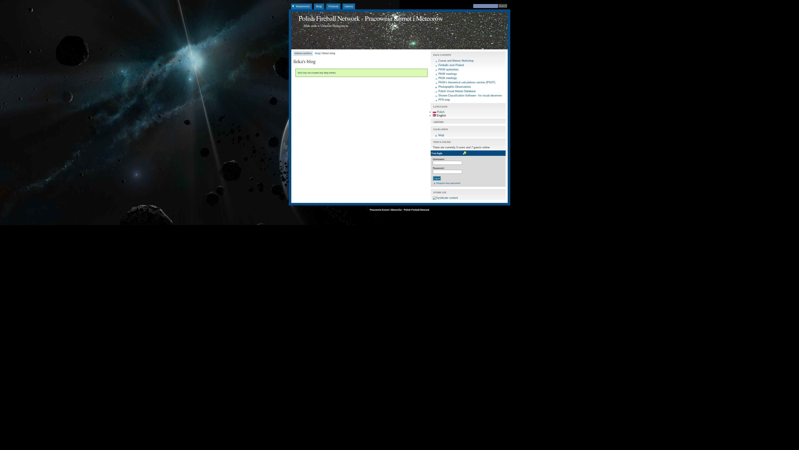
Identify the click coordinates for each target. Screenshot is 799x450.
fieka (300, 72)
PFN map (444, 99)
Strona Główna (303, 53)
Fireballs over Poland (451, 65)
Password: (439, 168)
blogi (318, 53)
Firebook (333, 6)
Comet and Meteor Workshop (456, 60)
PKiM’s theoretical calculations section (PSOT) (466, 82)
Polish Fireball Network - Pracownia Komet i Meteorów (371, 18)
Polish (440, 112)
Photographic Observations (454, 86)
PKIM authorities (448, 69)
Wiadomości (303, 6)
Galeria (349, 6)
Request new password (448, 183)
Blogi (319, 6)
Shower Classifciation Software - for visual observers (470, 95)
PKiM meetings (447, 73)
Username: (439, 159)
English (441, 115)
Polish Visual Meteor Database (457, 91)
